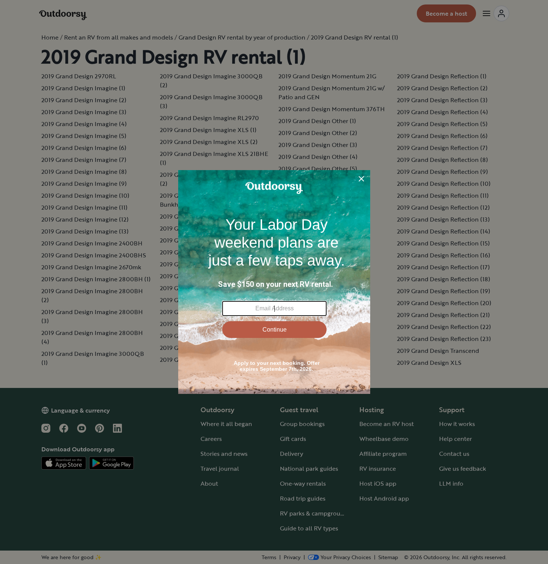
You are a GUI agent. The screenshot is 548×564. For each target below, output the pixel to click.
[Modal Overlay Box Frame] (274, 282)
